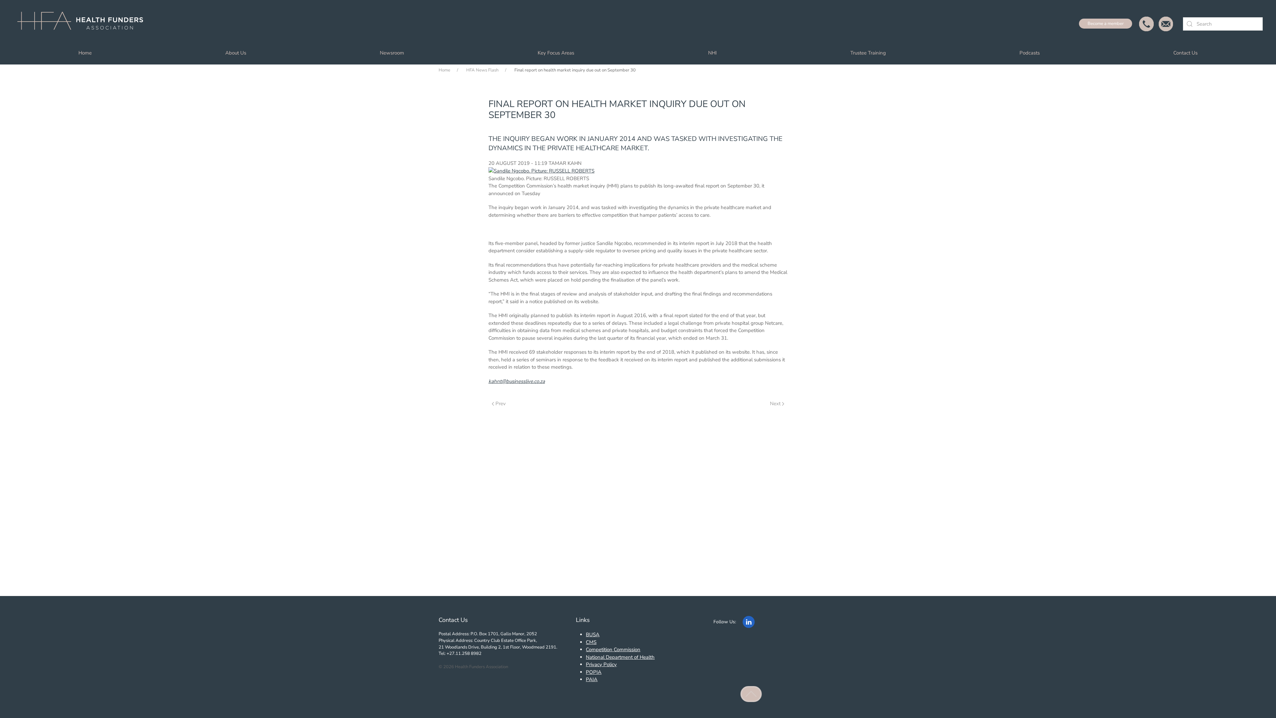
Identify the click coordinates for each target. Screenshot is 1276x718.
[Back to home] (83, 24)
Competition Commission (613, 649)
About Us (235, 53)
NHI (712, 53)
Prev (500, 403)
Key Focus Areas (556, 53)
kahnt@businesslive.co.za (516, 381)
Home (85, 53)
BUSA (592, 634)
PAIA (591, 679)
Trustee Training (868, 53)
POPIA (593, 672)
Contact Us (1185, 53)
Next (775, 403)
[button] (751, 694)
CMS (591, 642)
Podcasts (1029, 53)
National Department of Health (620, 657)
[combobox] (1223, 24)
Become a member (1106, 24)
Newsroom (392, 53)
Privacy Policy (601, 664)
